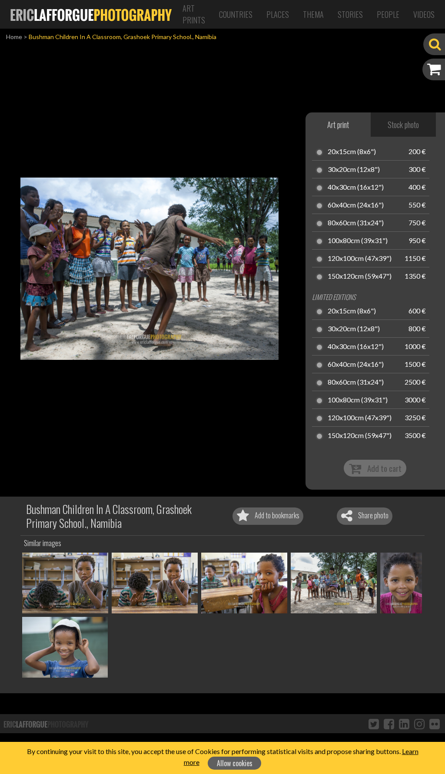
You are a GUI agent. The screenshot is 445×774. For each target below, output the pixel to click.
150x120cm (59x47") (360, 276)
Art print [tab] (338, 124)
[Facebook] (389, 723)
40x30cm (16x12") (356, 187)
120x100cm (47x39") (360, 258)
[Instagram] (419, 723)
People (388, 14)
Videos (424, 14)
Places (277, 14)
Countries (235, 14)
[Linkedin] (404, 723)
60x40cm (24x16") (356, 205)
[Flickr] (434, 723)
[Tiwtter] (374, 723)
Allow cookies (234, 763)
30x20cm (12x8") (354, 169)
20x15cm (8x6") (352, 151)
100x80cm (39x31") (358, 240)
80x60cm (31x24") (356, 223)
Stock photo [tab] (403, 124)
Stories (350, 14)
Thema (313, 14)
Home (14, 36)
